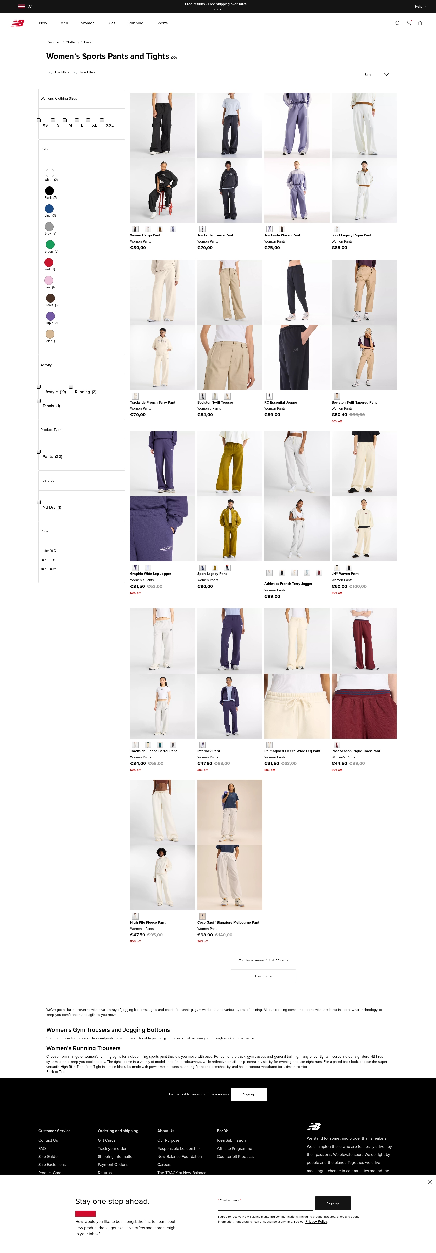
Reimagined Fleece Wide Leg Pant (292, 751)
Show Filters (86, 72)
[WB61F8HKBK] (349, 568)
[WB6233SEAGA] (337, 229)
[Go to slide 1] (214, 10)
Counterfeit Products (235, 1156)
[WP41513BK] (282, 573)
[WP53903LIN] (269, 745)
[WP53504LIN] (148, 229)
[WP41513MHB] (319, 573)
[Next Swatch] (266, 580)
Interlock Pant (208, 751)
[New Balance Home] (19, 23)
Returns (105, 1172)
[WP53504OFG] (173, 229)
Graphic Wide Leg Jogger (150, 574)
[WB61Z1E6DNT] (227, 568)
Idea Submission (231, 1140)
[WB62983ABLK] (202, 229)
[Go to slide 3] (221, 10)
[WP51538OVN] (215, 396)
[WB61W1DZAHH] (135, 745)
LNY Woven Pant (345, 574)
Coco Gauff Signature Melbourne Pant (228, 922)
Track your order (112, 1148)
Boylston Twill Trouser (215, 402)
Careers (164, 1164)
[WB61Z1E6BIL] (215, 568)
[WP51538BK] (202, 396)
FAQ (42, 1148)
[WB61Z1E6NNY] (202, 568)
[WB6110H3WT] (202, 916)
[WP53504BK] (135, 229)
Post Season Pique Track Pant (356, 751)
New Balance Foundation (179, 1156)
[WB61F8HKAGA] (337, 568)
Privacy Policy (316, 1221)
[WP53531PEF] (135, 916)
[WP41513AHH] (269, 573)
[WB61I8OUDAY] (148, 568)
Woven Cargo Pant (145, 235)
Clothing (72, 42)
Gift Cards (106, 1140)
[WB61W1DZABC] (148, 745)
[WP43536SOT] (337, 396)
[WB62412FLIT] (135, 396)
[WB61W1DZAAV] (160, 745)
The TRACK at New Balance (181, 1172)
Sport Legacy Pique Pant (351, 235)
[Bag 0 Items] (420, 23)
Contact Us (48, 1140)
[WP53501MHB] (337, 745)
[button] (409, 23)
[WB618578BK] (269, 396)
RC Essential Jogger (280, 402)
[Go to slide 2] (218, 10)
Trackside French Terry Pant (152, 402)
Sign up (249, 1094)
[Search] (398, 23)
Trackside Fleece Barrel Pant (153, 751)
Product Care (49, 1172)
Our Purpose (168, 1140)
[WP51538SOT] (227, 396)
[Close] (430, 1181)
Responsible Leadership (178, 1148)
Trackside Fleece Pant (215, 235)
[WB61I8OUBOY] (135, 568)
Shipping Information (116, 1156)
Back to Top (55, 1072)
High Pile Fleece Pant (148, 922)
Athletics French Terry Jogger (288, 584)
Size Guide (48, 1156)
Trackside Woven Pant (282, 235)
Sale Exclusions (52, 1164)
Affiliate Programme (234, 1148)
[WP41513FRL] (307, 573)
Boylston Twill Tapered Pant (354, 402)
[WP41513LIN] (294, 573)
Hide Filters (61, 72)
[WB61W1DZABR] (173, 745)
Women (54, 42)
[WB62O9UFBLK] (282, 229)
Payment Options (113, 1164)
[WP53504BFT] (160, 229)
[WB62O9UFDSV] (269, 229)
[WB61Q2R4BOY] (202, 745)
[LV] (21, 6)
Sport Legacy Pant (212, 574)
